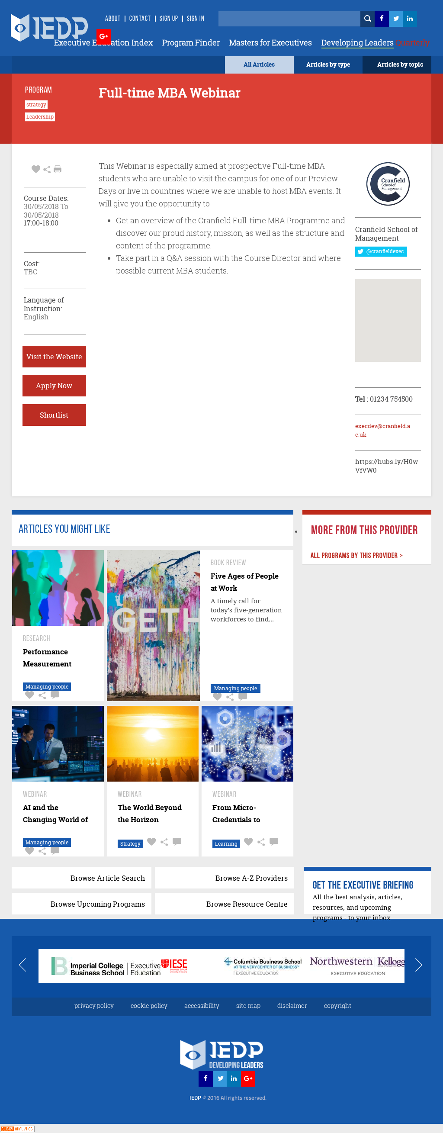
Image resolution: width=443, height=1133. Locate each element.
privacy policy (94, 1005)
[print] (57, 169)
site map (248, 1005)
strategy (36, 104)
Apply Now (54, 385)
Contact (140, 19)
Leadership (40, 116)
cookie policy (149, 1005)
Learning (226, 843)
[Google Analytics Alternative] (17, 1128)
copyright (337, 1005)
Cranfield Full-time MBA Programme (264, 220)
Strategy (130, 843)
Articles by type (328, 64)
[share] (47, 168)
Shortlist (54, 415)
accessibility (201, 1005)
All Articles (259, 64)
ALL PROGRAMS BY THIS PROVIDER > (357, 556)
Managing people (47, 686)
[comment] (53, 695)
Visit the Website (54, 356)
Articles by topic (400, 64)
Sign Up (169, 19)
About (113, 19)
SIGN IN (196, 19)
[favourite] (36, 168)
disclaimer (292, 1005)
